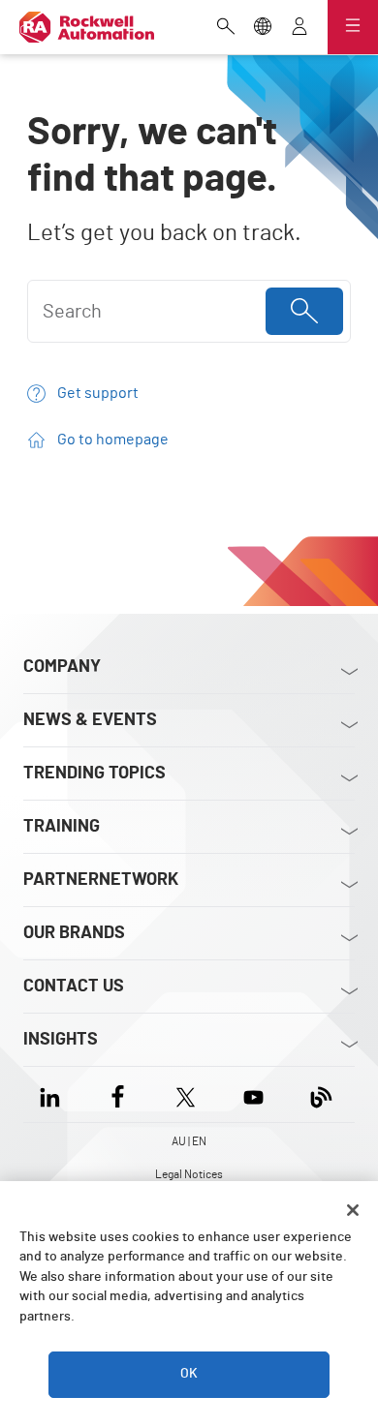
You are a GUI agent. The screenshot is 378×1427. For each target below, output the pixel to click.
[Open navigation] (353, 27)
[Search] (304, 311)
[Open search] (226, 28)
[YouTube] (253, 1094)
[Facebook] (118, 1094)
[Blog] (321, 1094)
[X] (185, 1094)
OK (189, 1374)
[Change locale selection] (262, 28)
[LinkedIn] (54, 1094)
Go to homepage (113, 439)
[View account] (299, 28)
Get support (98, 393)
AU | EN (189, 1141)
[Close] (353, 1210)
